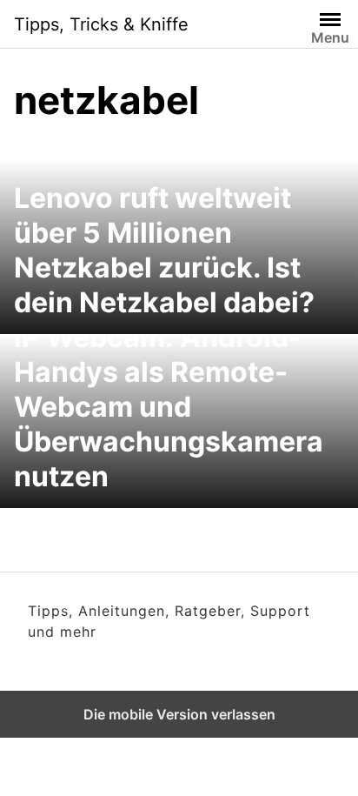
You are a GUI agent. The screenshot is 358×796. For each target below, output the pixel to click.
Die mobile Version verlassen (179, 714)
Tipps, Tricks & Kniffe (101, 24)
